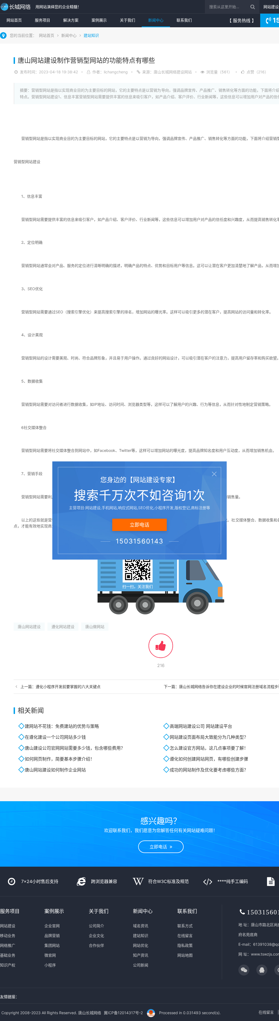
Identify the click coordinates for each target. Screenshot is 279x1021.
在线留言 (185, 935)
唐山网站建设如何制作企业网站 (55, 770)
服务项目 (42, 20)
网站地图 (185, 955)
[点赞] (160, 648)
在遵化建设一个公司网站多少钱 (55, 737)
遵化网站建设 (62, 626)
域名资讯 (140, 925)
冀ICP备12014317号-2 (123, 1012)
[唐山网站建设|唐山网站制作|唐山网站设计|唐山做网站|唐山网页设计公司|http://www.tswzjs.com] (16, 6)
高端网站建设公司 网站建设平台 (201, 726)
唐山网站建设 (29, 626)
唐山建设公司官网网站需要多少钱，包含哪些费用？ (75, 748)
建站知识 (91, 35)
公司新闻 (140, 965)
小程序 (50, 965)
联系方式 (185, 925)
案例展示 (99, 20)
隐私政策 (185, 945)
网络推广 (7, 945)
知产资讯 (140, 955)
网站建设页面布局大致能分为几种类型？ (209, 737)
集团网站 (52, 945)
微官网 (50, 955)
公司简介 (96, 925)
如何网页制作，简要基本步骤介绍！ (60, 759)
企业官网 (52, 925)
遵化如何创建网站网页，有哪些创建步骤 (209, 759)
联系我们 (184, 20)
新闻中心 (155, 20)
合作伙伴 (96, 945)
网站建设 (271, 6)
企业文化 (96, 935)
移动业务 (7, 935)
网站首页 (14, 20)
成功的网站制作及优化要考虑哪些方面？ (209, 770)
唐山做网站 (94, 626)
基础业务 (7, 955)
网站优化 (140, 945)
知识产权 (7, 965)
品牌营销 (52, 935)
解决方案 (70, 20)
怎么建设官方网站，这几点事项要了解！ (209, 748)
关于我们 (127, 20)
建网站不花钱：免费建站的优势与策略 (62, 726)
